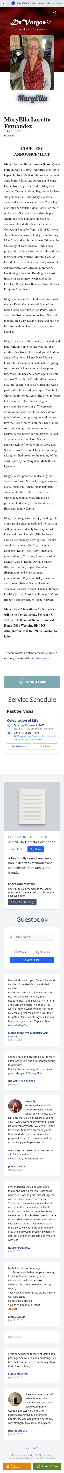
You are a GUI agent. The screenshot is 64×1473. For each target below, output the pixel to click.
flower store (42, 658)
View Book (17, 849)
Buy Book (35, 849)
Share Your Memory (22, 902)
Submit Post (32, 959)
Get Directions (19, 746)
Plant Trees (45, 746)
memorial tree (45, 653)
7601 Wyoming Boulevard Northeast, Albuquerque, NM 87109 (35, 737)
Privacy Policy (22, 1457)
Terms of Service (41, 1457)
